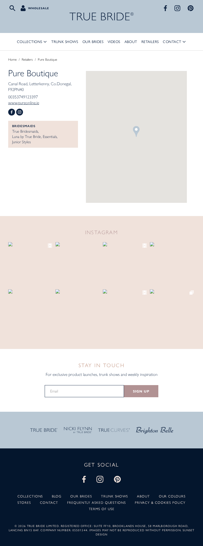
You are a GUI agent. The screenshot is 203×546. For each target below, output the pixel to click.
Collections (29, 42)
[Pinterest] (190, 8)
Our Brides (92, 42)
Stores (24, 503)
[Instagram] (177, 8)
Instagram (19, 112)
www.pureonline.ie (23, 102)
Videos (114, 42)
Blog (56, 496)
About (130, 42)
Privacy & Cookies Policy (160, 503)
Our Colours (172, 496)
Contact (172, 42)
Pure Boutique (47, 59)
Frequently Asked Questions (96, 503)
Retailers (150, 42)
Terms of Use (101, 509)
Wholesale (38, 8)
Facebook (11, 112)
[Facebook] (165, 8)
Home (12, 59)
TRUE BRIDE (102, 16)
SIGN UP (141, 391)
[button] (136, 131)
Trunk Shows (64, 42)
